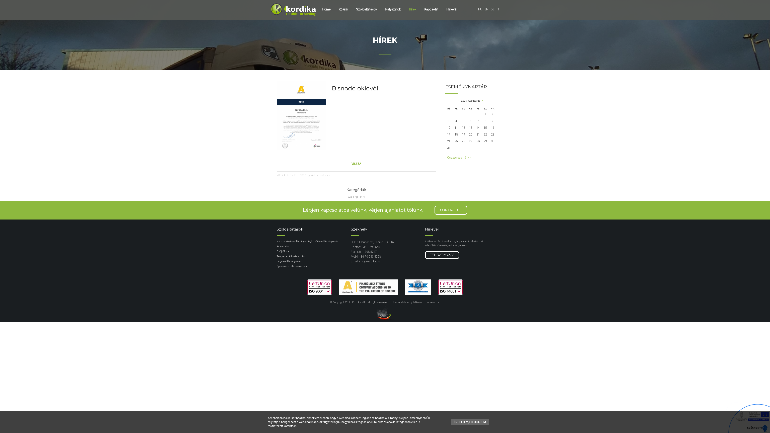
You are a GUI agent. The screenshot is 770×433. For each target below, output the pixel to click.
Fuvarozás (283, 246)
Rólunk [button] (343, 9)
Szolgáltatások (366, 9)
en (486, 9)
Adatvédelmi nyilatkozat (408, 302)
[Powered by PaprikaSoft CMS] (385, 312)
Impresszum (433, 302)
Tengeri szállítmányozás (291, 256)
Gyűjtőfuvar (283, 251)
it (498, 9)
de (492, 9)
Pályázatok (393, 9)
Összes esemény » (459, 157)
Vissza (356, 163)
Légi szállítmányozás (289, 261)
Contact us (451, 210)
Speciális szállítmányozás (292, 266)
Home (326, 9)
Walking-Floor (356, 196)
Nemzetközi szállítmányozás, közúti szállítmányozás (307, 241)
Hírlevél (451, 9)
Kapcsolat (431, 9)
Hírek (412, 9)
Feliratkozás (442, 255)
